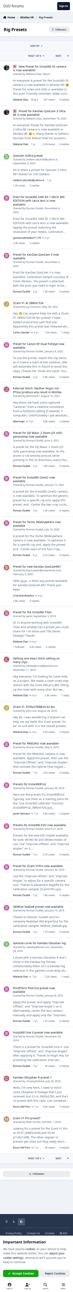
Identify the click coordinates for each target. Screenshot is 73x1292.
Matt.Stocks (33, 1122)
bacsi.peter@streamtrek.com (43, 570)
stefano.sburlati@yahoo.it (41, 159)
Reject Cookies (55, 1273)
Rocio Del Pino (21, 1106)
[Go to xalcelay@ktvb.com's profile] (6, 944)
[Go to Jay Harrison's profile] (6, 304)
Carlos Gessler (21, 332)
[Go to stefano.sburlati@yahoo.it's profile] (6, 157)
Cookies (50, 1233)
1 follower (19, 647)
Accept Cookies (23, 1273)
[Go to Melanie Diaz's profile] (6, 67)
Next (58, 55)
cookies (30, 1249)
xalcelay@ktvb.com (37, 947)
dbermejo (19, 421)
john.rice (31, 711)
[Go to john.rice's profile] (6, 708)
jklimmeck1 (33, 396)
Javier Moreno (21, 813)
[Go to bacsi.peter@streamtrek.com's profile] (6, 567)
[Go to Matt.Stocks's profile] (6, 1119)
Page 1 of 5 (34, 55)
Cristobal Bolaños (23, 595)
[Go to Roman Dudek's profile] (6, 198)
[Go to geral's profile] (6, 613)
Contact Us (33, 1233)
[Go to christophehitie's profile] (6, 1078)
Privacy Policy (13, 1233)
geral (29, 616)
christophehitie (35, 1081)
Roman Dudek (34, 208)
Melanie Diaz (33, 74)
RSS (64, 1233)
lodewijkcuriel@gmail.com (42, 666)
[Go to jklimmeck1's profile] (6, 389)
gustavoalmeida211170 (27, 238)
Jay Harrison (33, 307)
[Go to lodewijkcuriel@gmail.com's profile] (6, 659)
